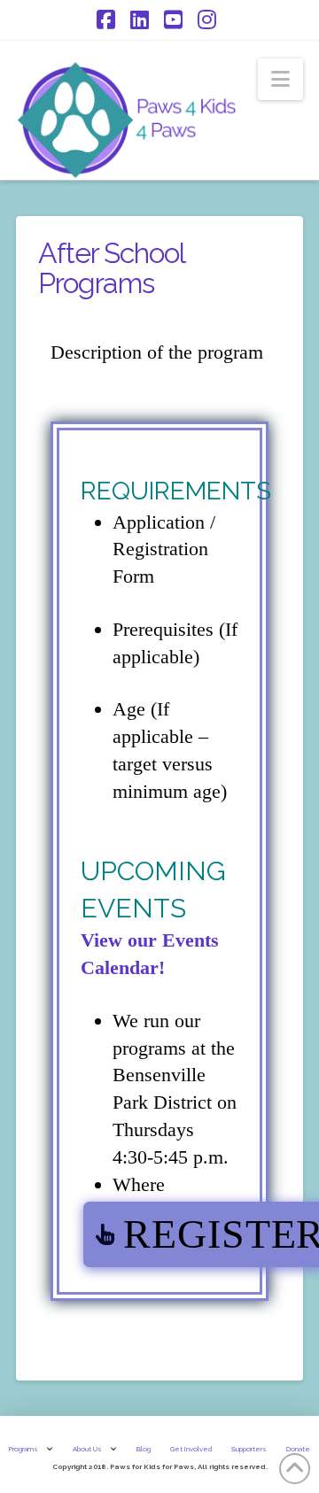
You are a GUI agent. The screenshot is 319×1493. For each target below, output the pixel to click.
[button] (280, 79)
